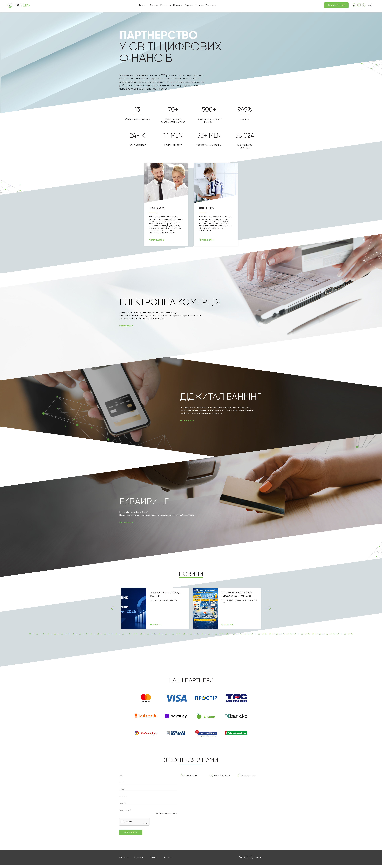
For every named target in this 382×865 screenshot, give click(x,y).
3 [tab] (37, 633)
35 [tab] (151, 633)
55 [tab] (223, 633)
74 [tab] (291, 633)
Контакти (210, 5)
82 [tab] (319, 633)
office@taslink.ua (249, 776)
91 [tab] (352, 633)
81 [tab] (316, 633)
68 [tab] (269, 633)
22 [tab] (105, 633)
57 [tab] (230, 633)
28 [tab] (126, 633)
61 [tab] (244, 633)
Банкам (143, 5)
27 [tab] (122, 633)
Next (268, 608)
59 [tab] (237, 633)
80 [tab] (312, 633)
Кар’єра (189, 5)
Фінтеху (154, 5)
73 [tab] (287, 633)
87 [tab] (337, 633)
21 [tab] (101, 633)
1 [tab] (29, 633)
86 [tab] (334, 633)
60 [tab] (241, 633)
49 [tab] (201, 633)
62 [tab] (248, 633)
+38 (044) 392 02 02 (222, 776)
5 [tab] (44, 633)
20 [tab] (97, 633)
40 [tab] (169, 633)
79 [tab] (309, 633)
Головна (123, 857)
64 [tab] (255, 633)
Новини (199, 5)
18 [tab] (90, 633)
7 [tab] (51, 633)
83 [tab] (323, 633)
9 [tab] (58, 633)
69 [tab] (273, 633)
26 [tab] (119, 633)
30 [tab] (133, 633)
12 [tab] (69, 633)
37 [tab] (158, 633)
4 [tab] (40, 633)
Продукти (165, 5)
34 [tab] (148, 633)
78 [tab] (305, 633)
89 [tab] (344, 633)
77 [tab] (302, 633)
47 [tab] (194, 633)
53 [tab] (216, 633)
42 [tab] (176, 633)
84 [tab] (327, 633)
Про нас (178, 5)
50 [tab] (205, 633)
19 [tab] (94, 633)
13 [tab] (72, 633)
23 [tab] (108, 633)
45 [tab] (187, 633)
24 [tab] (112, 633)
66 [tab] (262, 633)
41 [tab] (173, 633)
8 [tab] (54, 633)
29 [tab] (130, 633)
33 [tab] (144, 633)
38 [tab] (162, 633)
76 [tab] (298, 633)
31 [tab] (137, 633)
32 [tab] (140, 633)
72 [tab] (284, 633)
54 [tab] (219, 633)
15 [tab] (79, 633)
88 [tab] (341, 633)
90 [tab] (348, 633)
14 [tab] (76, 633)
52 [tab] (212, 633)
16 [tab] (83, 633)
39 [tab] (165, 633)
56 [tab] (226, 633)
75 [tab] (294, 633)
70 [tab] (276, 633)
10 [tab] (62, 633)
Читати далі (125, 326)
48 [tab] (198, 633)
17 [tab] (87, 633)
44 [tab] (183, 633)
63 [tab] (251, 633)
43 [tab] (180, 633)
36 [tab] (155, 633)
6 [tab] (47, 633)
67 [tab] (266, 633)
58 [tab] (233, 633)
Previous (113, 608)
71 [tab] (280, 633)
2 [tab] (33, 633)
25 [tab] (115, 633)
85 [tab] (330, 633)
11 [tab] (65, 633)
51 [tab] (208, 633)
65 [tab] (259, 633)
